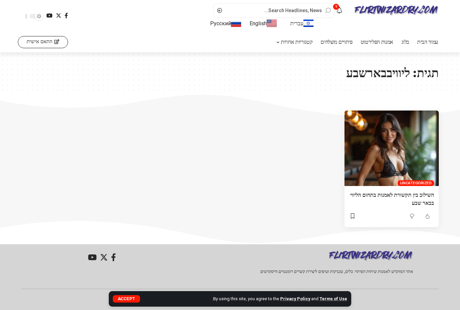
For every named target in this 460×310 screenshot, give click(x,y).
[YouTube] (49, 15)
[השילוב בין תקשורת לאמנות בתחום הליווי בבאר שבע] (391, 148)
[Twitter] (58, 15)
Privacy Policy (295, 298)
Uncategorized (416, 183)
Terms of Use (333, 298)
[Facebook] (66, 15)
